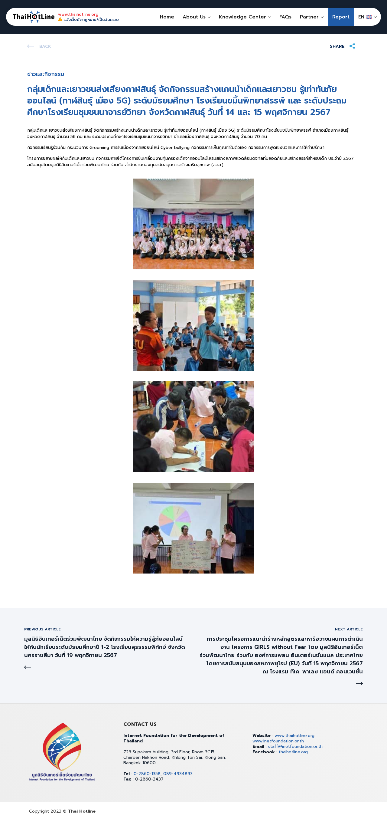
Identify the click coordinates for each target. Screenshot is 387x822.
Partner (309, 17)
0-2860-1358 (147, 774)
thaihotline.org (293, 752)
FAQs (285, 17)
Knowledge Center (242, 17)
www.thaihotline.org (294, 735)
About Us (194, 17)
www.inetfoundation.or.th (278, 741)
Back (45, 46)
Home (167, 17)
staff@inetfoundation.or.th (295, 746)
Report (341, 17)
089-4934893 (178, 774)
